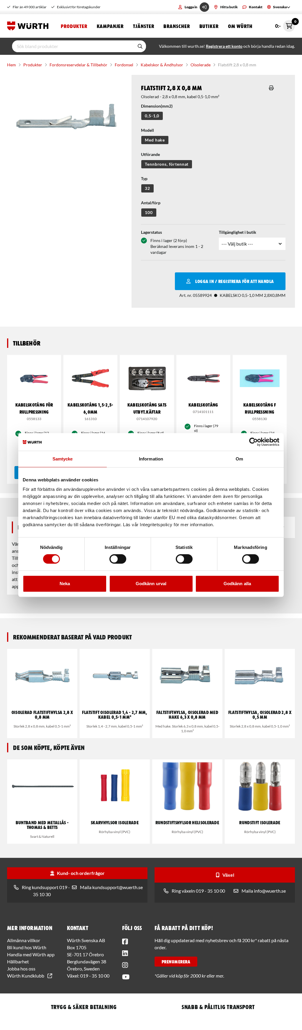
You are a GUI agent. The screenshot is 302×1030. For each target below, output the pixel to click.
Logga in (191, 7)
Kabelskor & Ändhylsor (162, 64)
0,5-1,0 (152, 115)
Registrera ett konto (224, 46)
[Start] (29, 26)
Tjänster (143, 26)
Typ (144, 178)
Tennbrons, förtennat (166, 164)
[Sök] (140, 46)
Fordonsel (124, 64)
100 (149, 212)
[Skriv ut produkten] (271, 87)
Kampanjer (110, 26)
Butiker (209, 26)
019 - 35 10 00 (94, 975)
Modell (147, 130)
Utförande (150, 154)
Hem (11, 64)
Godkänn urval (151, 583)
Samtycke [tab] (62, 458)
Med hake (155, 139)
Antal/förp (150, 202)
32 (147, 188)
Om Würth (240, 26)
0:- (285, 24)
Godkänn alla (237, 583)
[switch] (117, 559)
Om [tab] (239, 458)
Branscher (176, 26)
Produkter (74, 26)
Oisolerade (201, 64)
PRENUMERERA (176, 961)
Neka (65, 583)
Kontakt (255, 7)
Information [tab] (151, 458)
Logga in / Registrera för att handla (234, 281)
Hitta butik (229, 7)
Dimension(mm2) (157, 105)
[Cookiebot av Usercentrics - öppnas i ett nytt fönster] (253, 441)
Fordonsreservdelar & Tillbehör (78, 64)
